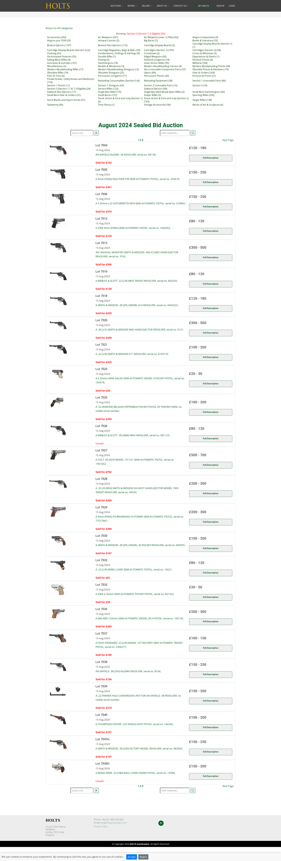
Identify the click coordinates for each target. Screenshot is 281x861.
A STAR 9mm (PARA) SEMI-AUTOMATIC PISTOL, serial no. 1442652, (133, 228)
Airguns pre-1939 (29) (59, 40)
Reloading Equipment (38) (158, 80)
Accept (132, 857)
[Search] (192, 133)
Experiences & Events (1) (205, 56)
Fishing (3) (103, 59)
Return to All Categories (59, 28)
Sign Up (220, 6)
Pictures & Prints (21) (204, 75)
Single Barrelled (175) (109, 91)
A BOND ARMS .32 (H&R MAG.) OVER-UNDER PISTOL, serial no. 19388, (135, 773)
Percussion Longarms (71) (112, 75)
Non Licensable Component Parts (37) (165, 69)
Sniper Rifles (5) (152, 95)
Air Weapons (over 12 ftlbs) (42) (161, 37)
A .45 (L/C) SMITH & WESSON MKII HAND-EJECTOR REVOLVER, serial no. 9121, (140, 329)
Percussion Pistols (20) (156, 75)
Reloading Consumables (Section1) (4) (119, 80)
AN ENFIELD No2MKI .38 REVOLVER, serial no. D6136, (126, 154)
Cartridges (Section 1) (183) (159, 50)
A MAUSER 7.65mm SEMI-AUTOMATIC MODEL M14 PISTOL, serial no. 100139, (140, 618)
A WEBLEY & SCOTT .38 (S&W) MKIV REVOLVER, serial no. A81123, (133, 435)
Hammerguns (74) (108, 63)
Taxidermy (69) (55, 104)
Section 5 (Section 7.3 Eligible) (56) (146, 33)
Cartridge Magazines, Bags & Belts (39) (119, 50)
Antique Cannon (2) (108, 40)
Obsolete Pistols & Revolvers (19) (210, 69)
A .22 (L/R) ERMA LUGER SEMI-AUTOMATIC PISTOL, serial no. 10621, (134, 569)
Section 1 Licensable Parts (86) (209, 80)
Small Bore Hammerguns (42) (208, 91)
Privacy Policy (101, 826)
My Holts (203, 6)
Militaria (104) (199, 63)
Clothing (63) (54, 53)
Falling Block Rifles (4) (58, 59)
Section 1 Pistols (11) (58, 85)
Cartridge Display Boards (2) (159, 45)
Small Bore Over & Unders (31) (64, 95)
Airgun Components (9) (205, 37)
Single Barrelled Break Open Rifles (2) (164, 91)
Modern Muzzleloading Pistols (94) (211, 66)
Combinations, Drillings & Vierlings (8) (119, 53)
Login (232, 6)
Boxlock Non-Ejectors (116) (112, 45)
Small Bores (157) (107, 95)
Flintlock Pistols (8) (202, 59)
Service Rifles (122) (108, 88)
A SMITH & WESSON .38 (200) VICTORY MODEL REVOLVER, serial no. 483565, (139, 748)
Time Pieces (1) (106, 104)
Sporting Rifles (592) (203, 95)
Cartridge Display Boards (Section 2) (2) (68, 50)
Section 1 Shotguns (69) (111, 85)
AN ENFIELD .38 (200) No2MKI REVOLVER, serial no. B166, (128, 671)
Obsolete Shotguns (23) (111, 72)
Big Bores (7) (151, 40)
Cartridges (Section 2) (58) (206, 50)
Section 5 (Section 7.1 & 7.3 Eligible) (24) (68, 88)
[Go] (96, 133)
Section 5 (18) (199, 85)
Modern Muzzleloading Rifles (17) (65, 69)
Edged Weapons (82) (155, 56)
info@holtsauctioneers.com (113, 822)
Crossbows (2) (152, 53)
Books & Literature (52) (205, 40)
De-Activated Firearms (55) (61, 56)
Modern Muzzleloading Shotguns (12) (118, 69)
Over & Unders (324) (203, 72)
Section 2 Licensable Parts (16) (160, 85)
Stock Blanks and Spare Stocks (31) (66, 99)
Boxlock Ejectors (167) (59, 45)
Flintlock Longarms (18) (156, 59)
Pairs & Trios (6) (56, 75)
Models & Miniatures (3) (111, 66)
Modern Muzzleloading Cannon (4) (163, 66)
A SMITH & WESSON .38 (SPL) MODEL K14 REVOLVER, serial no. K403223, (137, 305)
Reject (143, 857)
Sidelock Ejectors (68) (155, 88)
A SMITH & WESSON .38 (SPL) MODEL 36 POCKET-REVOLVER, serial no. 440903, (140, 545)
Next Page (228, 140)
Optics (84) (150, 72)
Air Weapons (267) (108, 37)
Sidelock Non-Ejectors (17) (61, 91)
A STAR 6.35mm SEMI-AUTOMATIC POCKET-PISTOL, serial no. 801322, (135, 594)
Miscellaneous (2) (56, 66)
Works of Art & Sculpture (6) (207, 104)
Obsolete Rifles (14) (57, 72)
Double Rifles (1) (107, 56)
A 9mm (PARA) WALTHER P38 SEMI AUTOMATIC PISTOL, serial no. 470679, (138, 179)
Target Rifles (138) (202, 99)
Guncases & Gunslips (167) (62, 63)
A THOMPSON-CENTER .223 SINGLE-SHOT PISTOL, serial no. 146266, (134, 724)
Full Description (210, 158)
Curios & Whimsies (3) (204, 53)
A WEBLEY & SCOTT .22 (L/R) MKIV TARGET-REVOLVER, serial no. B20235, (137, 280)
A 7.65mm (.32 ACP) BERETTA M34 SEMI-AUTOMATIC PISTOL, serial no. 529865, (141, 203)
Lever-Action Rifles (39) (156, 63)
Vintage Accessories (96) (157, 104)
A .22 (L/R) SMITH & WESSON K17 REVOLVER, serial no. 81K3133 (132, 354)
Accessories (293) (56, 37)
